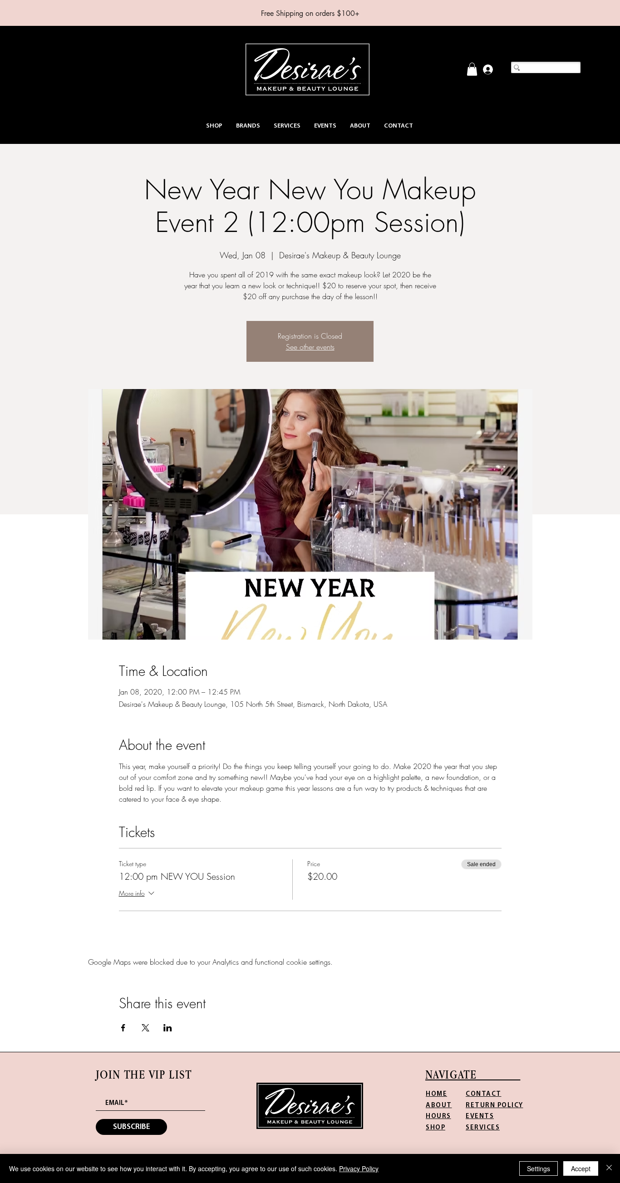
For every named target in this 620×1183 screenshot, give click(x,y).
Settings (538, 1168)
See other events (310, 347)
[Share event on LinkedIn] (167, 1027)
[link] (472, 69)
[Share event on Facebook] (123, 1027)
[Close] (609, 1168)
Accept (580, 1168)
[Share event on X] (145, 1027)
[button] (214, 126)
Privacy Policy (359, 1168)
